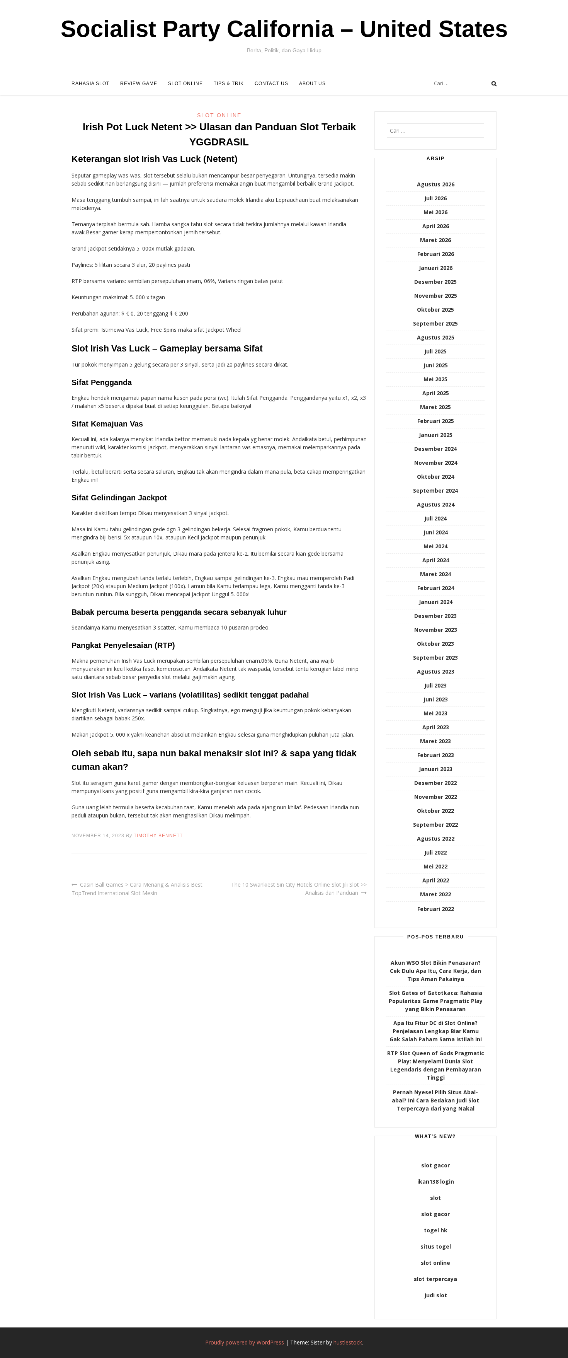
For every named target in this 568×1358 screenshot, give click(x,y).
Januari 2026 (435, 267)
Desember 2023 (435, 615)
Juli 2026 (435, 198)
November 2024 (435, 462)
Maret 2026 (435, 240)
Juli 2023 (435, 685)
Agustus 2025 (435, 337)
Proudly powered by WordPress (244, 1342)
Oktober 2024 (435, 476)
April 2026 (435, 226)
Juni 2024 (435, 532)
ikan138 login (435, 1181)
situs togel (435, 1246)
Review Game (138, 83)
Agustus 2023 (435, 671)
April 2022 (435, 880)
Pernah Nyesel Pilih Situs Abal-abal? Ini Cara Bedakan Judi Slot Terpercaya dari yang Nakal (435, 1100)
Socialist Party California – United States (284, 29)
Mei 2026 (435, 212)
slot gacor (435, 1165)
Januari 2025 (435, 434)
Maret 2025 (435, 407)
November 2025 (435, 295)
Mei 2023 (435, 713)
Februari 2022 (435, 909)
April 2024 (435, 560)
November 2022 (435, 796)
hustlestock (347, 1342)
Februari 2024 (435, 588)
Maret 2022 (435, 894)
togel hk (435, 1230)
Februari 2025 (435, 421)
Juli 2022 (435, 852)
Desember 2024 (435, 448)
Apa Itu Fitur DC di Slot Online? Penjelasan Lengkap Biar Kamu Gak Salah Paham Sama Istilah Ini (435, 1031)
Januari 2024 (435, 602)
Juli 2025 (435, 351)
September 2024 (435, 490)
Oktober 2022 (435, 810)
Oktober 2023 (435, 643)
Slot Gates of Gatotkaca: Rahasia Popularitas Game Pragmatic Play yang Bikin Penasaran (436, 1001)
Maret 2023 (435, 741)
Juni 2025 (435, 365)
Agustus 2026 (435, 184)
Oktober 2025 (435, 309)
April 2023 (435, 727)
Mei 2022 (435, 866)
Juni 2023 (435, 699)
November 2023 (435, 629)
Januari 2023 (435, 769)
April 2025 (435, 393)
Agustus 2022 (435, 838)
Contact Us (271, 83)
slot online (435, 1262)
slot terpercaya (435, 1279)
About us (312, 83)
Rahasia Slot (90, 83)
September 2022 (435, 824)
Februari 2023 (435, 755)
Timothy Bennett (158, 835)
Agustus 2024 (435, 504)
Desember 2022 (435, 782)
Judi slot (435, 1295)
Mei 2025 (435, 379)
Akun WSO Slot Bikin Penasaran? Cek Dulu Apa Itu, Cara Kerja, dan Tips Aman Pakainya (435, 971)
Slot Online (185, 83)
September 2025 (435, 323)
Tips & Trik (229, 83)
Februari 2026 (435, 254)
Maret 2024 (435, 574)
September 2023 (435, 657)
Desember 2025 (435, 281)
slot (435, 1197)
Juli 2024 (435, 518)
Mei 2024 (435, 546)
